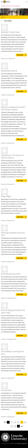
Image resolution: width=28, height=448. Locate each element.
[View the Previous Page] (8, 422)
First (5, 422)
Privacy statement (22, 443)
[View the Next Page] (18, 426)
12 (11, 426)
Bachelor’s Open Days (10, 32)
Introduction (6, 390)
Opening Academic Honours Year (13, 233)
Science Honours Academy (10, 6)
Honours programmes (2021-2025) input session (13, 108)
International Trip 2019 (11, 273)
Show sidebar (8, 21)
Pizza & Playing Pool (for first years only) (13, 311)
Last (22, 426)
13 (15, 426)
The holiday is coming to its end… (12, 352)
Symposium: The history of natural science (12, 156)
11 (25, 422)
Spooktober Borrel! (9, 70)
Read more (20, 55)
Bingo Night (6, 196)
